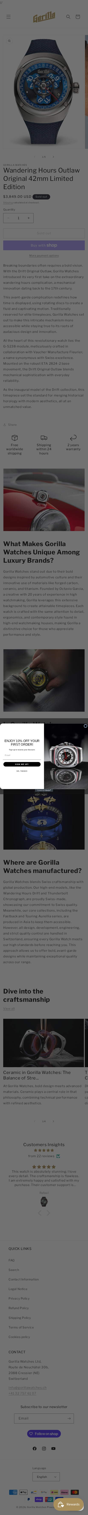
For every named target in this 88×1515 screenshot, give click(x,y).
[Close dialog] (85, 725)
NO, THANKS (22, 771)
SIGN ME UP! (22, 764)
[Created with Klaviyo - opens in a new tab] (44, 790)
